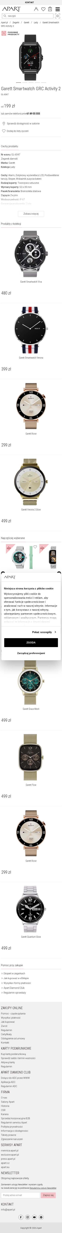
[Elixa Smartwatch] (22, 557)
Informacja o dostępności (14, 1131)
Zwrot (4, 1026)
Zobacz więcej (31, 213)
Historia (5, 1106)
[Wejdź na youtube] (34, 1217)
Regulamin (6, 1030)
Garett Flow (31, 785)
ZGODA (31, 642)
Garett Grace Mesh (31, 709)
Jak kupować (8, 1022)
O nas (4, 1097)
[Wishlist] (43, 8)
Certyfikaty (6, 1034)
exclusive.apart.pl (10, 1154)
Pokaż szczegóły (42, 632)
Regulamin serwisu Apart (14, 1122)
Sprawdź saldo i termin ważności (18, 1058)
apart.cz (5, 1163)
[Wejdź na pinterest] (41, 1217)
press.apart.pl (8, 1159)
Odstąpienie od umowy (13, 1038)
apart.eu (5, 1167)
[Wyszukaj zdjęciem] (11, 33)
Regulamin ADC (9, 1086)
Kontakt (5, 1042)
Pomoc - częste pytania (13, 1013)
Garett (26, 22)
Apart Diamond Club (13, 988)
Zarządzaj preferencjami (31, 653)
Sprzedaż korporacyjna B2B (15, 1118)
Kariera (4, 1114)
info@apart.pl (8, 1209)
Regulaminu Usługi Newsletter (43, 1188)
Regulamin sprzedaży (14, 992)
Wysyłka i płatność (11, 1017)
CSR (3, 1110)
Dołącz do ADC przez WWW (15, 1078)
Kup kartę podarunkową (13, 1054)
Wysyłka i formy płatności (17, 983)
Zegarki (16, 22)
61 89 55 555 (33, 113)
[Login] (36, 8)
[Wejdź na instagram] (27, 1217)
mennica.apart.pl (9, 1150)
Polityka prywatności (12, 1126)
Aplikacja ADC (8, 1082)
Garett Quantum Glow (31, 936)
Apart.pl (4, 22)
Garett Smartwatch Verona (31, 357)
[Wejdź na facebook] (20, 1217)
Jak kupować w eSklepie (16, 978)
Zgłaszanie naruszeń (12, 1139)
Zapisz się (48, 1195)
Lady (36, 22)
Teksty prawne (8, 1135)
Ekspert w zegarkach (14, 973)
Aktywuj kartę (8, 1062)
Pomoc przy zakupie (12, 965)
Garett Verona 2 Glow (31, 509)
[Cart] (50, 9)
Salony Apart (7, 1101)
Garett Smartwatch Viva (31, 281)
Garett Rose (31, 433)
